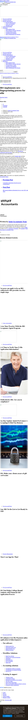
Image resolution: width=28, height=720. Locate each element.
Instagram (11, 228)
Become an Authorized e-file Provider (11, 152)
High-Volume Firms (10, 29)
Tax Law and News (7, 18)
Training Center (9, 677)
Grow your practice (10, 24)
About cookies (6, 696)
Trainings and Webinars (11, 33)
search (1, 70)
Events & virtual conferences (12, 685)
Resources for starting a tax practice (14, 680)
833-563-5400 (8, 700)
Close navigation (4, 4)
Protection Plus (9, 660)
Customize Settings (19, 715)
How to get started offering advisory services (16, 683)
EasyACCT (8, 671)
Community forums (10, 678)
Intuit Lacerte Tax (10, 646)
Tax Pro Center (9, 681)
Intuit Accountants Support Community (7, 36)
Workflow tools (9, 25)
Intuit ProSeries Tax (10, 648)
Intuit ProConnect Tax (11, 647)
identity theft (18, 156)
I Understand (7, 715)
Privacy (4, 693)
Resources (5, 28)
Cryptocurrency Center (11, 31)
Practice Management (8, 21)
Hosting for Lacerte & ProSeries (13, 657)
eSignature (8, 658)
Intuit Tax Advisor (10, 656)
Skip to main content (4, 0)
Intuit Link (8, 662)
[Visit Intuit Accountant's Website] (10, 2)
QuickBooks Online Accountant (13, 668)
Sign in (17, 36)
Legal (4, 692)
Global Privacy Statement (11, 708)
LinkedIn (23, 228)
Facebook (16, 228)
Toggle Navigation (6, 3)
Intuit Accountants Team (13, 110)
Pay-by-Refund (9, 661)
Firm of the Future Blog (11, 682)
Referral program (9, 650)
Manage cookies (6, 697)
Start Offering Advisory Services (13, 30)
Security (5, 695)
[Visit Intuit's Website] (2, 2)
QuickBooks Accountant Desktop (13, 670)
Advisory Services (7, 20)
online (26, 227)
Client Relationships (7, 26)
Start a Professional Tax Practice (13, 34)
